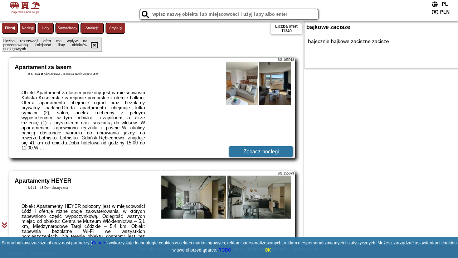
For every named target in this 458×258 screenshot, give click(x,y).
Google (99, 242)
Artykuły (115, 28)
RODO (224, 250)
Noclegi (28, 28)
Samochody (67, 28)
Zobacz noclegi (261, 151)
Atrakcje (92, 28)
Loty (45, 28)
